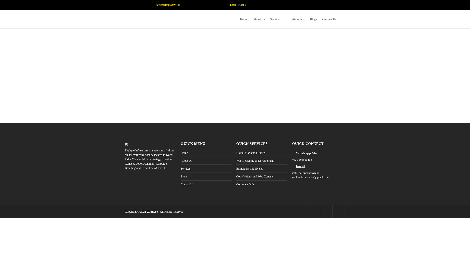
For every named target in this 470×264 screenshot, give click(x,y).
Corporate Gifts (245, 184)
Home (243, 19)
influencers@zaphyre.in (168, 4)
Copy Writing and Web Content (254, 176)
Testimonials (296, 19)
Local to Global (238, 4)
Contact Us (329, 19)
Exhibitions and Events (249, 168)
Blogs (313, 19)
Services (275, 19)
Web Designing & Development (255, 160)
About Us (259, 19)
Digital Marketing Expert (250, 152)
